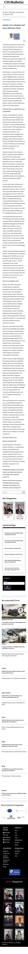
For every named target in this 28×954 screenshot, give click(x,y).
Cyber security (6, 693)
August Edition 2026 (9, 893)
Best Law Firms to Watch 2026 (13, 548)
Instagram (7, 837)
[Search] (24, 492)
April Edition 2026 (20, 934)
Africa (17, 845)
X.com (6, 835)
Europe (17, 842)
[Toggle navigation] (4, 6)
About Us (5, 851)
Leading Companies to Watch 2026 (20, 516)
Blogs (3, 742)
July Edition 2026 (9, 907)
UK (16, 833)
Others (4, 644)
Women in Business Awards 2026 (13, 554)
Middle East (18, 840)
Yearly (17, 853)
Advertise (6, 864)
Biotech (4, 790)
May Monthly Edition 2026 (19, 920)
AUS (16, 835)
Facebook (7, 840)
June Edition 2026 (9, 920)
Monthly (17, 851)
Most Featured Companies (12, 805)
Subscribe (7, 588)
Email (4, 581)
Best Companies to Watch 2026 (20, 907)
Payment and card (7, 619)
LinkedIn (7, 832)
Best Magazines (9, 498)
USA (16, 837)
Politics (4, 668)
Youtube (6, 842)
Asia (16, 830)
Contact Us (6, 853)
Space (3, 717)
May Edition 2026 (9, 934)
